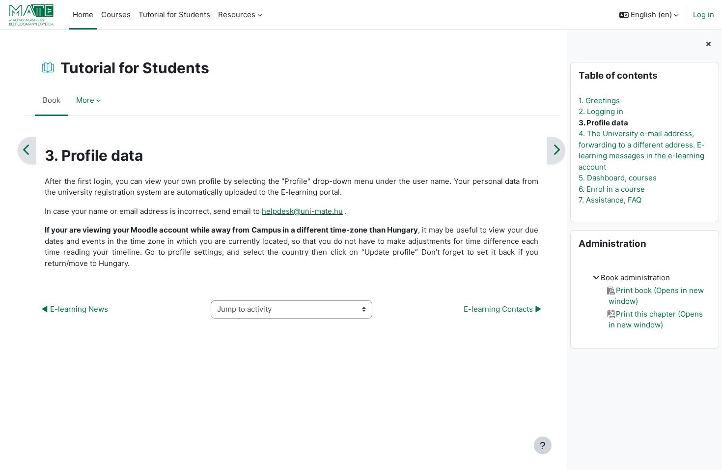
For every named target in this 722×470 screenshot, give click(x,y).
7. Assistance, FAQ (610, 200)
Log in (703, 14)
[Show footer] (543, 445)
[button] (649, 14)
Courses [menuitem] (116, 14)
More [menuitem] (85, 100)
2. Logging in (601, 111)
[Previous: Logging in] (27, 150)
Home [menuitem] (83, 14)
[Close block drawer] (708, 44)
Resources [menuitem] (236, 14)
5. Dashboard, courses (618, 177)
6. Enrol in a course (612, 189)
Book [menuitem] (51, 100)
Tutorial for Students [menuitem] (174, 14)
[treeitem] (644, 301)
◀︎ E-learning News (74, 309)
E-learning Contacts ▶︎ (503, 309)
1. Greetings (599, 100)
